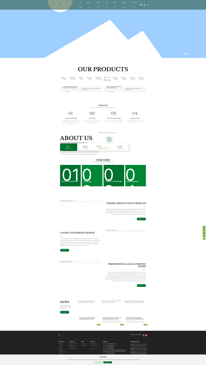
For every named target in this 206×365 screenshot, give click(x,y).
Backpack (64, 78)
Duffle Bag (116, 78)
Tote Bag (81, 78)
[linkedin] (138, 335)
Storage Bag (98, 78)
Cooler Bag (133, 78)
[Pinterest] (146, 335)
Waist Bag (124, 78)
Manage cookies (98, 362)
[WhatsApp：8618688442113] (204, 230)
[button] (186, 53)
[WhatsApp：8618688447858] (204, 227)
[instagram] (132, 335)
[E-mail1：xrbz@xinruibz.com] (204, 236)
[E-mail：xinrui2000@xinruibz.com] (204, 233)
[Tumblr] (143, 335)
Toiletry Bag (73, 78)
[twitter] (140, 335)
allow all (107, 362)
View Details (65, 91)
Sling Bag (90, 78)
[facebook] (135, 335)
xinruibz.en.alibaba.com (111, 354)
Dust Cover (141, 78)
